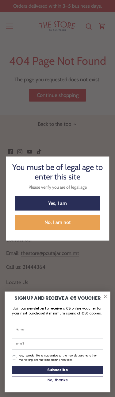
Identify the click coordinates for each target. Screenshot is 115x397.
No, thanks (58, 380)
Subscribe (57, 369)
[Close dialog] (105, 297)
